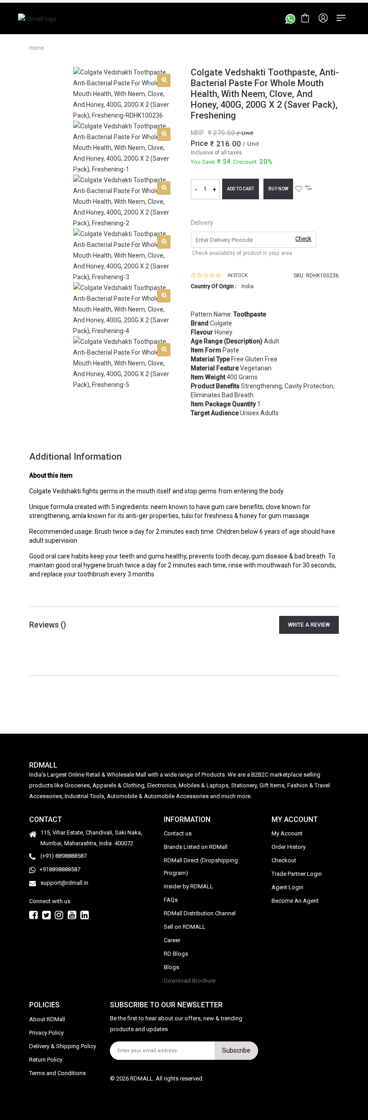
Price (199, 143)
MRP (197, 132)
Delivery (202, 222)
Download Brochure (189, 980)
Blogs (171, 967)
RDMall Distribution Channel (200, 913)
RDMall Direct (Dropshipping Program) (201, 866)
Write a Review (309, 625)
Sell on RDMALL (185, 926)
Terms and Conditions (57, 1073)
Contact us (178, 833)
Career (172, 940)
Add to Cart (240, 188)
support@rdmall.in (64, 882)
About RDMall (47, 1019)
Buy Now (278, 188)
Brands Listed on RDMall (196, 846)
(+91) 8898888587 (63, 855)
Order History (289, 846)
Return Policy (45, 1059)
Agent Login (287, 887)
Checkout (284, 860)
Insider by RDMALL (188, 886)
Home (36, 48)
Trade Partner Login (297, 873)
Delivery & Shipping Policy (62, 1046)
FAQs (171, 899)
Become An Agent (295, 900)
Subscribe (236, 1050)
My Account (287, 833)
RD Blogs (176, 953)
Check (303, 238)
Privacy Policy (46, 1032)
